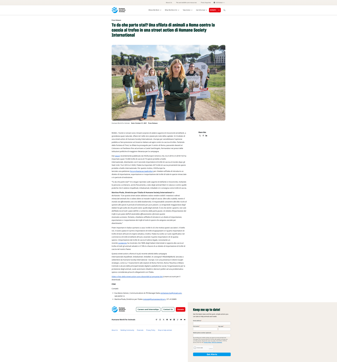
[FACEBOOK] (203, 135)
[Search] (223, 10)
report (117, 156)
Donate (213, 10)
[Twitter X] (163, 319)
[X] (200, 135)
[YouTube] (181, 319)
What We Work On (171, 10)
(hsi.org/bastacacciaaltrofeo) (141, 171)
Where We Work (153, 10)
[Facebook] (167, 319)
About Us (169, 3)
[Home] (119, 309)
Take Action (186, 10)
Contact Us (168, 309)
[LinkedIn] (174, 319)
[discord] (184, 319)
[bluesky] (170, 319)
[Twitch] (156, 319)
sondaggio (122, 243)
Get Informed (200, 10)
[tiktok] (177, 319)
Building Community (127, 330)
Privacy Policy (150, 330)
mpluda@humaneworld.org (154, 299)
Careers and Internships (148, 309)
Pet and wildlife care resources (186, 3)
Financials (140, 330)
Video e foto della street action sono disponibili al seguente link (137, 276)
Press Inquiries (206, 3)
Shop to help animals (165, 330)
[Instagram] (160, 319)
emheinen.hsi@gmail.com (171, 293)
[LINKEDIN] (206, 135)
